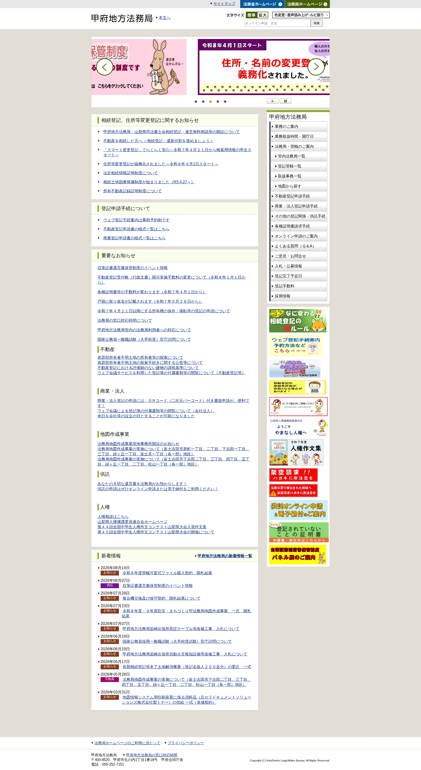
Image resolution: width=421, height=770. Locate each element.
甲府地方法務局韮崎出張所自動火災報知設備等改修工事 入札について (185, 654)
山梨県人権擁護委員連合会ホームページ (132, 522)
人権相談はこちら (113, 517)
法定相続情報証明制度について (130, 173)
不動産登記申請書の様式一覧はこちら (136, 229)
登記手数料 (284, 286)
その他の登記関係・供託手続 (300, 216)
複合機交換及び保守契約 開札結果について (162, 598)
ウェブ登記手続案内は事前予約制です (136, 220)
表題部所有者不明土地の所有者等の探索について (140, 357)
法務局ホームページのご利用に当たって (127, 743)
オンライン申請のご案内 (296, 236)
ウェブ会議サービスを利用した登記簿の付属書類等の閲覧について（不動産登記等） (171, 373)
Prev (105, 67)
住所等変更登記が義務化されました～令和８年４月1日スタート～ (161, 164)
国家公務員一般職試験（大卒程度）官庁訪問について (144, 339)
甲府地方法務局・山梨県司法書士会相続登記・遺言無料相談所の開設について (171, 132)
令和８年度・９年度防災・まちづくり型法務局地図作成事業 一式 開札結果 (186, 613)
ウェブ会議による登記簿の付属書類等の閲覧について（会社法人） (155, 411)
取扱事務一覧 (289, 176)
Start (272, 101)
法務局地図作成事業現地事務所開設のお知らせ (138, 444)
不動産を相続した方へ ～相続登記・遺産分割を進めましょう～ (158, 141)
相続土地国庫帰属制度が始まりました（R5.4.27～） (149, 182)
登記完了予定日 (288, 276)
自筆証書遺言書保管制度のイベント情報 (132, 268)
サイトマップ (224, 4)
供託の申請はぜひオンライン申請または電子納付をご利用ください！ (157, 489)
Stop (285, 101)
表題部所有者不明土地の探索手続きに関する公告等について (150, 363)
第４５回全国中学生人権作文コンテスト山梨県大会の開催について (155, 532)
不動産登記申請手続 (292, 196)
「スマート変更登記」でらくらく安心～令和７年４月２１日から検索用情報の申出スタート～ (177, 152)
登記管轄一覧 (289, 166)
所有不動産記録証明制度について (132, 191)
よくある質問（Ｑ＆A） (295, 246)
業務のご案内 (286, 126)
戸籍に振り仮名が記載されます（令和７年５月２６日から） (150, 301)
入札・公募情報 (288, 266)
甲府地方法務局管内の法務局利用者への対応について (144, 330)
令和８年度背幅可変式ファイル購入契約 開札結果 (167, 573)
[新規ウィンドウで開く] (307, 4)
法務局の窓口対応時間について (124, 320)
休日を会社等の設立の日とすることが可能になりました (146, 416)
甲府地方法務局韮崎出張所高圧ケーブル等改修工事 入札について (181, 629)
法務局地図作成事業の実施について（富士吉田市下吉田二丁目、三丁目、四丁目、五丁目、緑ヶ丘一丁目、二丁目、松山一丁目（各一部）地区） (186, 682)
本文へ (165, 18)
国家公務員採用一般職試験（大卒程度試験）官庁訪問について (177, 641)
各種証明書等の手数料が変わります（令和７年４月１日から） (152, 292)
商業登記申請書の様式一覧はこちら (134, 238)
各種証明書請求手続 (292, 226)
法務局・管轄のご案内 (294, 146)
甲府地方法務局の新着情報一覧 (225, 556)
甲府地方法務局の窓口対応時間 (151, 755)
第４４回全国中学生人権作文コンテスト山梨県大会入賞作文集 (152, 527)
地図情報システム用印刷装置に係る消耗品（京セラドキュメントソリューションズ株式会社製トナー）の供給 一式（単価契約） (186, 699)
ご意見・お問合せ (290, 256)
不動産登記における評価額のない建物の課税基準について (148, 368)
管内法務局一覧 (291, 156)
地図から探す (289, 186)
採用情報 (282, 296)
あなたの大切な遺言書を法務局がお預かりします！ (142, 484)
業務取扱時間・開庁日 (294, 136)
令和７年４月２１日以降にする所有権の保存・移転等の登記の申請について (163, 311)
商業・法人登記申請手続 (296, 206)
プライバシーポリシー (186, 743)
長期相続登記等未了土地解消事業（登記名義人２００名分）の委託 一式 (187, 667)
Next (316, 67)
